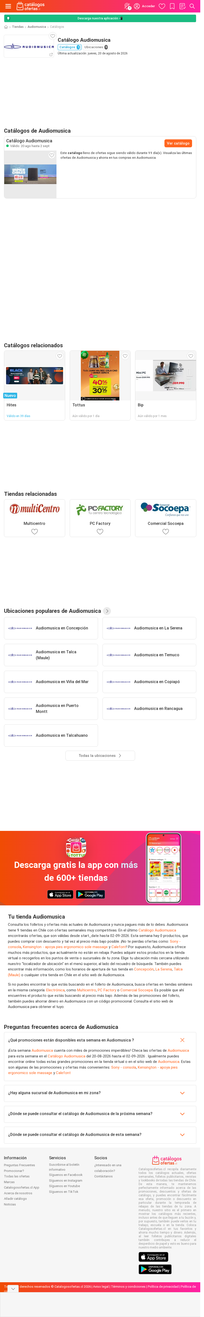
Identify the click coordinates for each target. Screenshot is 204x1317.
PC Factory (107, 990)
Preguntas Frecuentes (19, 1165)
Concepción (144, 969)
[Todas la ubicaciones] (107, 611)
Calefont (118, 947)
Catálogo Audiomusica (157, 930)
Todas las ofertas (17, 1176)
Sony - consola (123, 1067)
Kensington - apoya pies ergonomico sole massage (65, 947)
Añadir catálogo (15, 1199)
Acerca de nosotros (18, 1193)
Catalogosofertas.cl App (21, 1187)
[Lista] (182, 6)
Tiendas (18, 27)
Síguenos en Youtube (64, 1186)
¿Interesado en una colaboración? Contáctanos (107, 1170)
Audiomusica (37, 27)
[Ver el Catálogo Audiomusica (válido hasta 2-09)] (30, 174)
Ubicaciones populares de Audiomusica (52, 611)
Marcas (9, 1182)
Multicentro (86, 990)
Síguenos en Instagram (65, 1180)
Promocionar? (14, 1171)
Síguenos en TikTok (63, 1192)
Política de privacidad (163, 1286)
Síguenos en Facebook (66, 1175)
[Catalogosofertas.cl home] (31, 6)
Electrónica (55, 990)
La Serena (163, 969)
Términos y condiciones (128, 1286)
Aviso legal (101, 1286)
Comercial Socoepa (136, 990)
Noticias (10, 1204)
